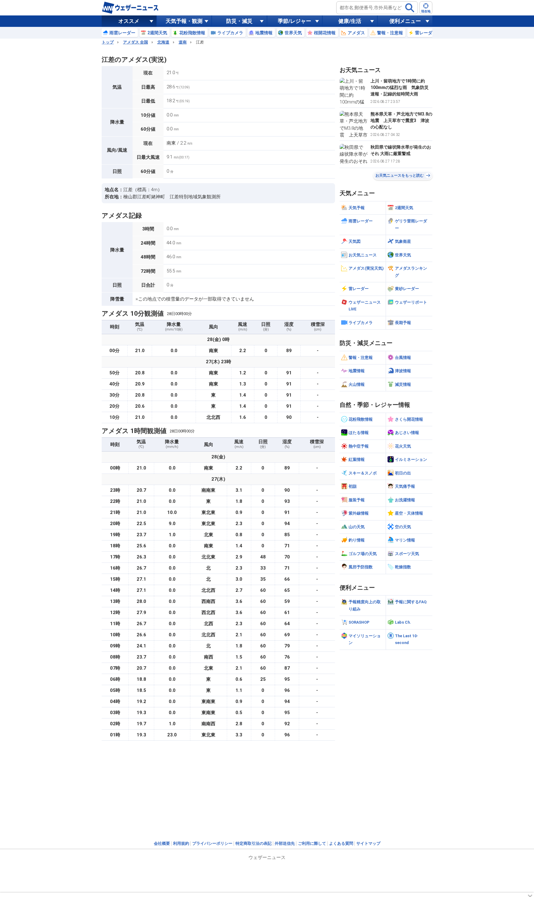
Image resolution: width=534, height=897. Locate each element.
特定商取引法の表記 (253, 843)
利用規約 (181, 843)
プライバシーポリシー (212, 843)
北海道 (163, 42)
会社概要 (162, 843)
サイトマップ (368, 843)
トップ (108, 42)
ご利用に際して (312, 843)
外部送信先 (285, 843)
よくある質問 (341, 843)
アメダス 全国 (135, 42)
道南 (183, 42)
